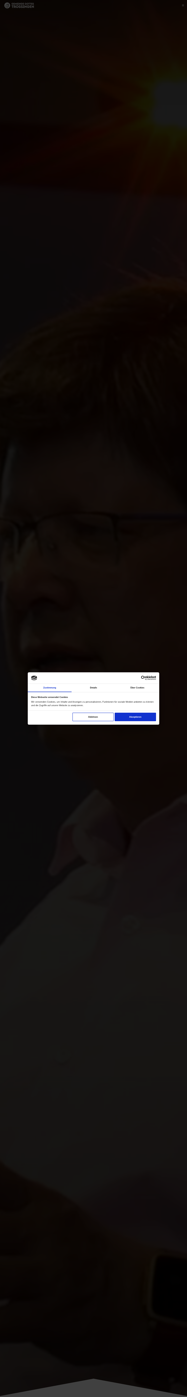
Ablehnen (93, 717)
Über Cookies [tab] (137, 687)
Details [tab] (93, 687)
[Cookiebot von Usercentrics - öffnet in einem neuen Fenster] (143, 678)
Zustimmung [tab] (49, 687)
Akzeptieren (135, 717)
